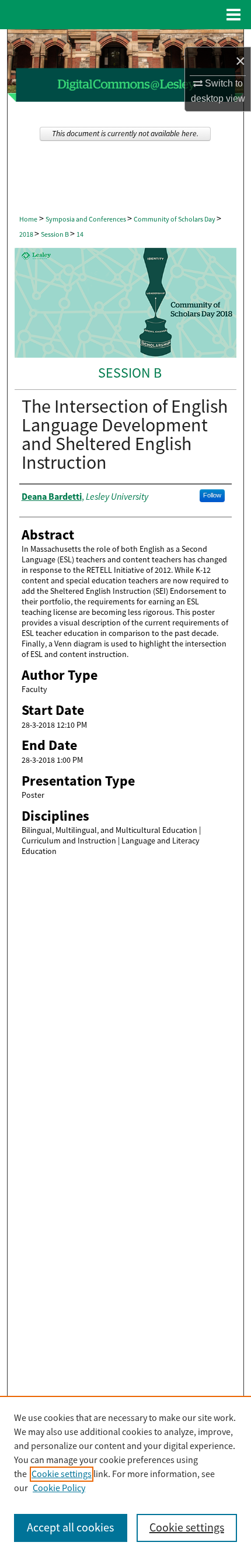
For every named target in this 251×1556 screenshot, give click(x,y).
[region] (125, 1476)
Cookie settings (62, 1474)
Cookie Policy (59, 1488)
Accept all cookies (70, 1527)
